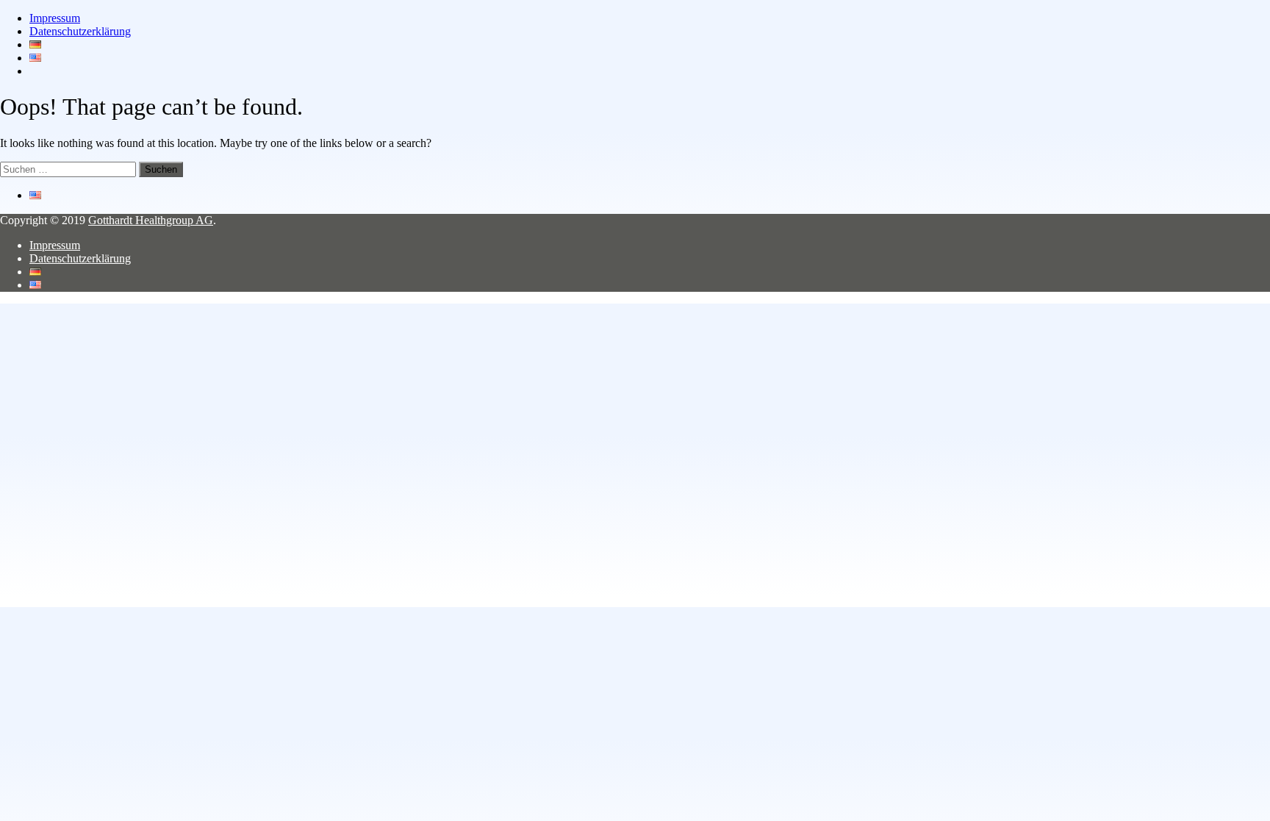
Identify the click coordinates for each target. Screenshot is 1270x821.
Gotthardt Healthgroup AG (150, 220)
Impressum (54, 18)
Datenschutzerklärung (80, 31)
